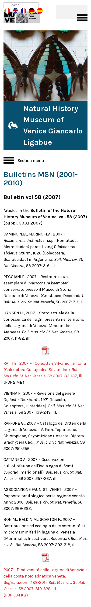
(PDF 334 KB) (16, 595)
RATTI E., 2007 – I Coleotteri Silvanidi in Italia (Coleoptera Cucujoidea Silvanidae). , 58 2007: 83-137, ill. (45, 370)
